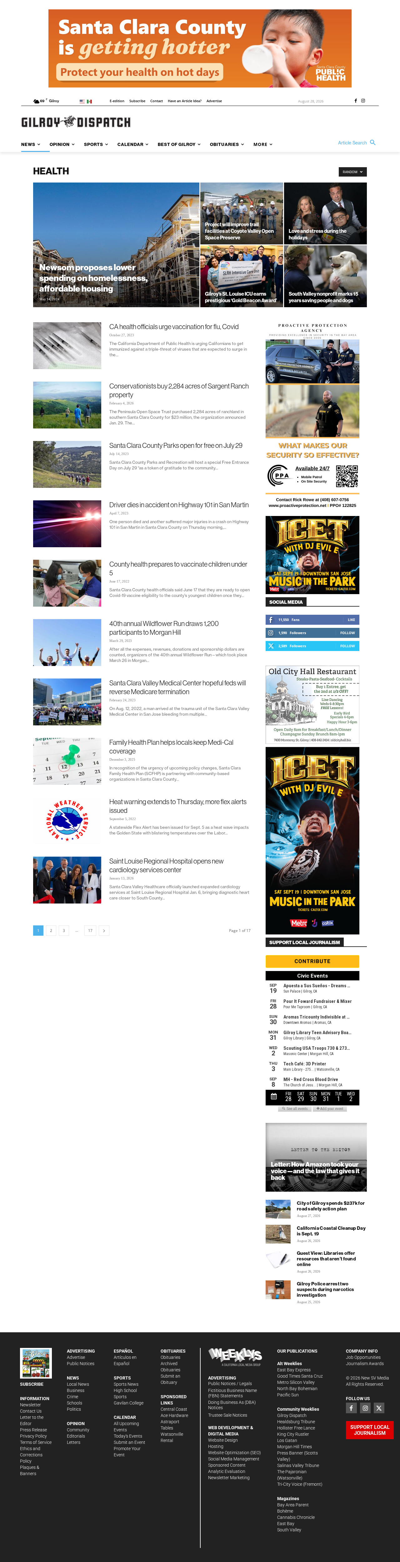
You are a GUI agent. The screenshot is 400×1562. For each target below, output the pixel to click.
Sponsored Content (227, 1465)
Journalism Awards (365, 1363)
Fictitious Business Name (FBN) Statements (232, 1393)
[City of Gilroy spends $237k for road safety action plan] (278, 1209)
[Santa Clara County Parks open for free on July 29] (67, 464)
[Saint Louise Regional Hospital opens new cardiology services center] (67, 880)
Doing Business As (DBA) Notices (232, 1405)
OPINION (76, 1423)
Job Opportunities (363, 1357)
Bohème (285, 1511)
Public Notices (80, 1363)
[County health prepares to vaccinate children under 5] (67, 583)
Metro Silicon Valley (296, 1382)
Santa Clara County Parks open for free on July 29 (175, 445)
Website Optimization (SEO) (234, 1452)
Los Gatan (287, 1440)
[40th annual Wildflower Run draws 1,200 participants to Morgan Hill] (67, 642)
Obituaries (170, 1357)
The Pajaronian (292, 1471)
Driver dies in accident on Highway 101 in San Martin (179, 504)
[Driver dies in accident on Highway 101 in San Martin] (67, 523)
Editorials (76, 1436)
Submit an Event (129, 1442)
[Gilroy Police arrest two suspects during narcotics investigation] (278, 1289)
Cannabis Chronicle (296, 1517)
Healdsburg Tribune (296, 1421)
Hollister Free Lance (296, 1427)
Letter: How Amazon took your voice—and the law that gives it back (315, 1170)
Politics (74, 1409)
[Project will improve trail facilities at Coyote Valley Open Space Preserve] (241, 213)
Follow (347, 632)
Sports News (126, 1384)
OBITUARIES (173, 1351)
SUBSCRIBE (31, 1384)
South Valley (289, 1529)
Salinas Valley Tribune (298, 1465)
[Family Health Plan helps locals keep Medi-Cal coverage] (67, 761)
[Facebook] (355, 101)
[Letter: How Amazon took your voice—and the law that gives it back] (316, 1157)
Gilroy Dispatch (292, 1415)
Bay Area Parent (293, 1504)
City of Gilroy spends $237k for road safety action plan (331, 1206)
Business (75, 1390)
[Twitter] (379, 1408)
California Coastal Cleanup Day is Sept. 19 (331, 1231)
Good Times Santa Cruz (300, 1376)
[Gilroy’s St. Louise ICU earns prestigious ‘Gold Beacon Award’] (241, 276)
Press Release (33, 1429)
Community (78, 1429)
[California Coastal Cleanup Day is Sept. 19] (278, 1234)
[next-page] (104, 930)
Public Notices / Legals (230, 1383)
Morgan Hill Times (294, 1446)
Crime (72, 1396)
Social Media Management (233, 1458)
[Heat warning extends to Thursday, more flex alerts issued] (67, 820)
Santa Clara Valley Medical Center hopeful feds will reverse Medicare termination (177, 687)
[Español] (90, 101)
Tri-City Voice (289, 1484)
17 (90, 930)
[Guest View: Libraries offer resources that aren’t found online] (278, 1259)
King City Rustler (293, 1434)
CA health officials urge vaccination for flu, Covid (174, 326)
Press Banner (290, 1452)
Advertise (76, 1357)
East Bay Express (294, 1369)
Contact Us (31, 1411)
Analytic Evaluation (226, 1471)
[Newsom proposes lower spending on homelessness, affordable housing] (116, 245)
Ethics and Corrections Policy (31, 1455)
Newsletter (30, 1404)
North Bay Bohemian (297, 1388)
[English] (83, 101)
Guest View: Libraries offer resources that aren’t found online (326, 1258)
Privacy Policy (33, 1436)
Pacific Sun (288, 1394)
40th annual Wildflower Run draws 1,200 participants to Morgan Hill (164, 628)
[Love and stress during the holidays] (325, 213)
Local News (78, 1384)
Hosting (215, 1446)
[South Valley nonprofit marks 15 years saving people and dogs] (325, 276)
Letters (73, 1442)
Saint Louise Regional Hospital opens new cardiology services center (166, 865)
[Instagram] (363, 101)
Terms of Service (36, 1442)
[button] (358, 143)
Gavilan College (128, 1402)
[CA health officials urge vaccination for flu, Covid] (67, 345)
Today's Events (128, 1436)
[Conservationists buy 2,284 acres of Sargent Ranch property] (67, 405)
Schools (74, 1402)
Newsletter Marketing (229, 1477)
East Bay (285, 1523)
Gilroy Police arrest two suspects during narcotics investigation (325, 1289)
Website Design (223, 1440)
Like (351, 619)
